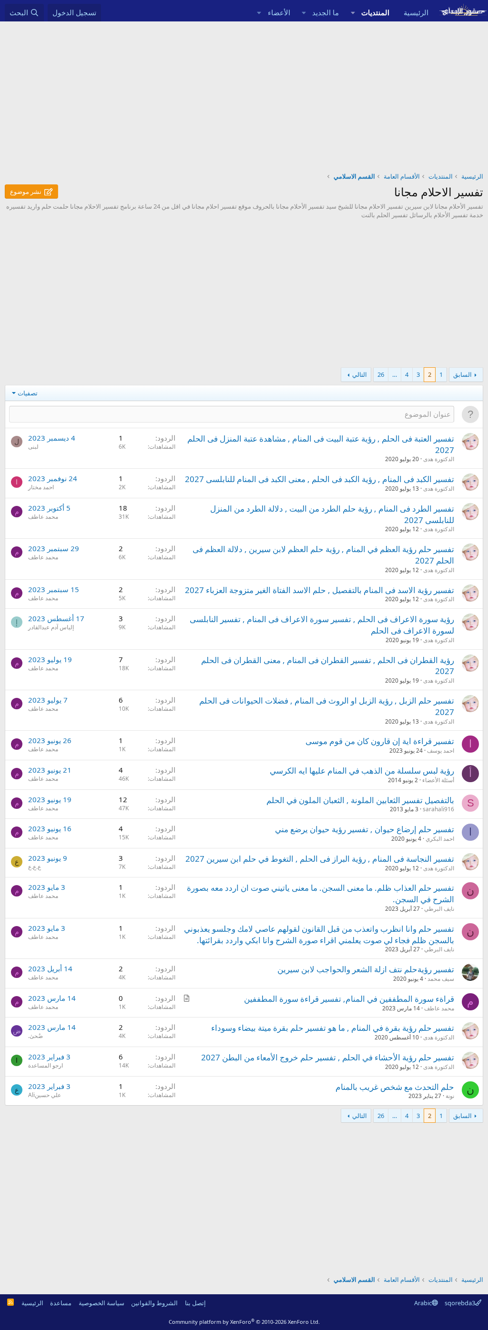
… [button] (394, 374)
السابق (462, 374)
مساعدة (60, 1303)
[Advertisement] (244, 93)
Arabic (423, 1303)
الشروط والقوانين (154, 1303)
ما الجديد (325, 12)
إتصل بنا (195, 1303)
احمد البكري (440, 839)
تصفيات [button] (28, 393)
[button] (352, 12)
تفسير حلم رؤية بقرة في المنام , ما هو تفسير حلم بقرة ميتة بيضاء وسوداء (332, 1027)
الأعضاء (279, 12)
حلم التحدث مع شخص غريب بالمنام (395, 1086)
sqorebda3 (460, 1303)
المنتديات (375, 12)
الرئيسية (416, 12)
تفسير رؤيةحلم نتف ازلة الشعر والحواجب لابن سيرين (365, 969)
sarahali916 (438, 809)
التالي (359, 374)
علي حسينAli (44, 1095)
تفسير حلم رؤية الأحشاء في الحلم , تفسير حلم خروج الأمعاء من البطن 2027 (327, 1057)
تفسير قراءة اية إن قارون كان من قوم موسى (379, 741)
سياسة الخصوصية (101, 1303)
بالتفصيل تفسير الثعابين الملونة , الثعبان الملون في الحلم (360, 800)
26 (380, 374)
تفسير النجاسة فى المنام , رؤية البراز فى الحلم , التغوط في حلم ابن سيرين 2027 (319, 858)
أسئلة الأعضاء (438, 780)
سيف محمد (440, 979)
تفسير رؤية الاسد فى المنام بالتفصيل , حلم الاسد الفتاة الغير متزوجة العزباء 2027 (319, 589)
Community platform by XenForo (244, 1321)
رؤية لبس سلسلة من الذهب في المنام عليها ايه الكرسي (362, 770)
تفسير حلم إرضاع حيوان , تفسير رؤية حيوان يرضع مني (364, 829)
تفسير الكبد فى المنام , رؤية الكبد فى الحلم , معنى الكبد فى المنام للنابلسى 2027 (319, 479)
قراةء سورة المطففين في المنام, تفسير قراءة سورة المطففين (349, 998)
